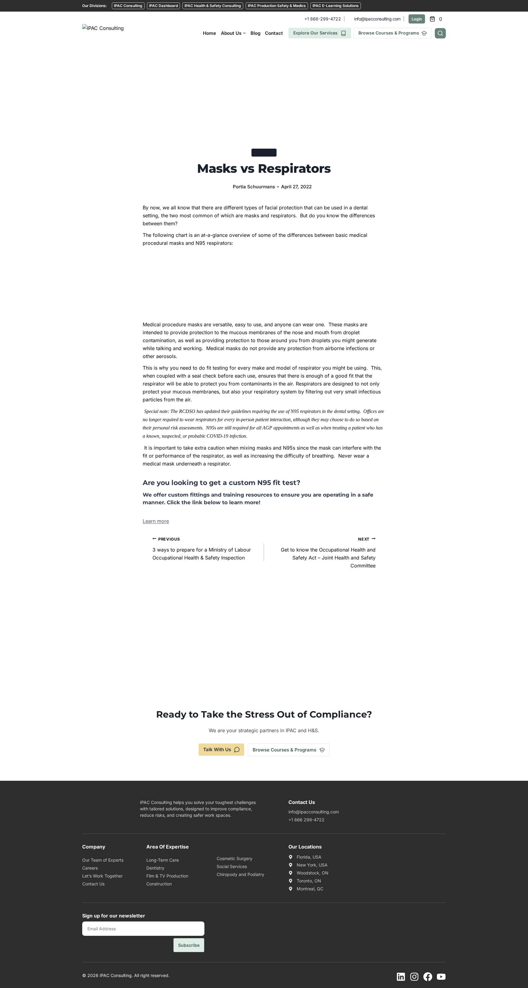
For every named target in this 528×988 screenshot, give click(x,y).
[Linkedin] (400, 976)
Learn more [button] (156, 521)
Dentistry (264, 152)
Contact (274, 33)
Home (209, 33)
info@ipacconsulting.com (377, 18)
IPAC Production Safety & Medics (277, 5)
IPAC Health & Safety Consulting (213, 5)
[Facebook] (427, 976)
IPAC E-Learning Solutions (336, 5)
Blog (255, 33)
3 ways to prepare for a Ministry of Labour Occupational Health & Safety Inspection (201, 549)
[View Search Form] (440, 33)
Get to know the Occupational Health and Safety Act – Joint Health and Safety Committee (328, 553)
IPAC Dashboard (163, 5)
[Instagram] (414, 976)
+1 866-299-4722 (322, 18)
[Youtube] (441, 976)
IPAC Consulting (128, 5)
